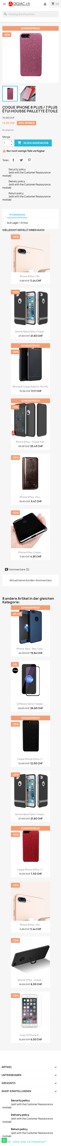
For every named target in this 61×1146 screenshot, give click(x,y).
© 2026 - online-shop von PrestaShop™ (24, 1141)
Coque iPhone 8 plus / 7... (30, 759)
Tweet (21, 160)
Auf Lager (13, 222)
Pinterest (29, 160)
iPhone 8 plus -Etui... (30, 497)
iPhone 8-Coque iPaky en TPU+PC (30, 386)
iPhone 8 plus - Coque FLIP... (30, 441)
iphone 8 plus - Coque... (30, 979)
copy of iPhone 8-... (30, 1035)
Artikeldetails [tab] (17, 214)
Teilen (13, 160)
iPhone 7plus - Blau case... (31, 648)
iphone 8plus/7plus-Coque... (30, 331)
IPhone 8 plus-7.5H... (30, 276)
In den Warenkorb (33, 143)
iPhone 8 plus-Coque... (30, 552)
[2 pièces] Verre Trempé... (30, 703)
